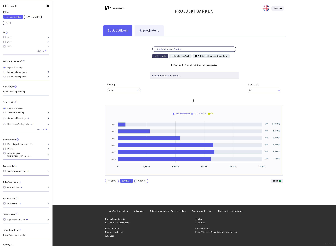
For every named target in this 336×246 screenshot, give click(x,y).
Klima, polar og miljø (17, 76)
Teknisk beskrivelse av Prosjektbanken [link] (168, 211)
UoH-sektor (12, 203)
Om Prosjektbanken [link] (118, 211)
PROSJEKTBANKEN (194, 11)
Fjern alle (161, 56)
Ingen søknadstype (16, 219)
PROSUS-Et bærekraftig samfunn (212, 56)
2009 (9, 37)
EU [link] (7, 23)
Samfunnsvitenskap (16, 171)
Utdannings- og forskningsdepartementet (19, 154)
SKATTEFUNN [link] (32, 16)
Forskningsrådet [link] (13, 16)
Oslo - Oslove (13, 187)
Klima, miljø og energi (17, 72)
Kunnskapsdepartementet (19, 144)
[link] (266, 8)
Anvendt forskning (15, 112)
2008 (9, 42)
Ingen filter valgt (15, 67)
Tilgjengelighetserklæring (230, 211)
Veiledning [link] (139, 211)
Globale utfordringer (17, 118)
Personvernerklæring (201, 211)
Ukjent (10, 148)
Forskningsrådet (181, 56)
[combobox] (249, 90)
